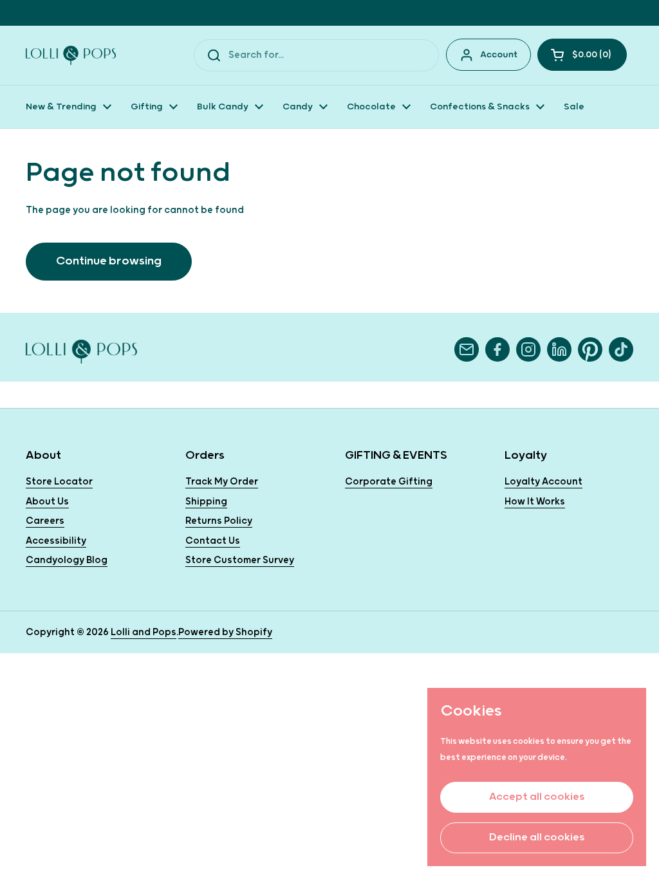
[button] (582, 55)
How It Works (535, 501)
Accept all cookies (536, 797)
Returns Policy (218, 520)
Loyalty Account (543, 481)
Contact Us (212, 540)
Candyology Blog (66, 560)
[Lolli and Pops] (71, 55)
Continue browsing (109, 261)
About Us (47, 501)
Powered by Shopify (225, 632)
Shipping (206, 501)
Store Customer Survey (239, 560)
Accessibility (56, 540)
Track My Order (221, 481)
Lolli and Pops (143, 632)
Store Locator (59, 481)
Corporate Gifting (388, 481)
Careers (45, 520)
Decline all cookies (536, 837)
